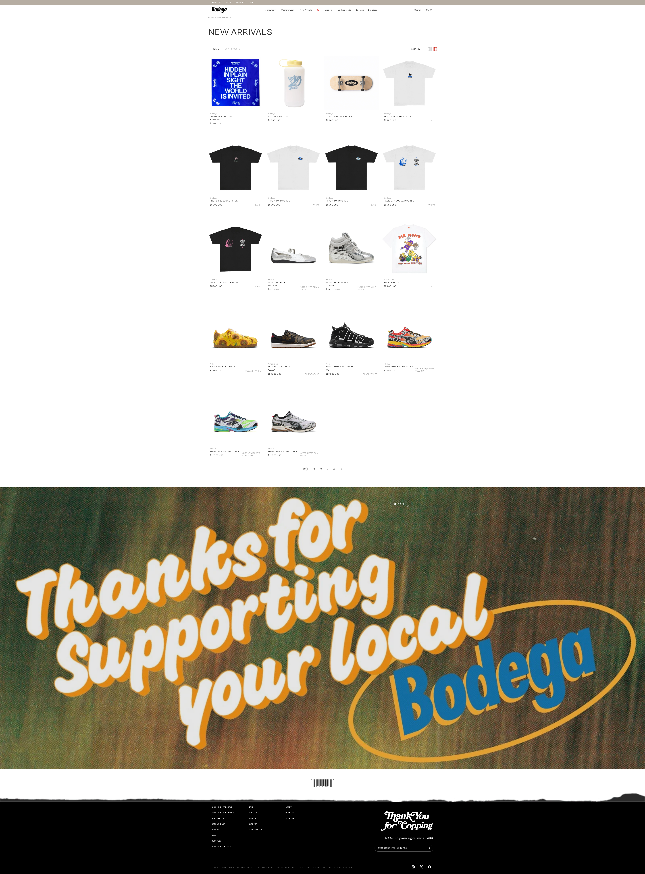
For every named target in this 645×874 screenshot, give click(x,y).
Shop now (399, 504)
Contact (253, 812)
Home (211, 17)
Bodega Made (218, 824)
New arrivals (219, 818)
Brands (215, 829)
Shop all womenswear (223, 812)
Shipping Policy (286, 867)
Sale (214, 835)
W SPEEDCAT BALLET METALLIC (279, 284)
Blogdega (217, 841)
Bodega (315, 867)
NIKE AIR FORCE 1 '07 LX (222, 366)
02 (314, 469)
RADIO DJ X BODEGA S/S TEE (225, 282)
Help (228, 2)
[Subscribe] (429, 848)
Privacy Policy (245, 867)
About (289, 807)
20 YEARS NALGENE (278, 116)
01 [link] (305, 469)
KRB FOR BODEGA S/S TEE (398, 116)
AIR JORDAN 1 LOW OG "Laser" (279, 368)
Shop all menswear (222, 807)
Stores (252, 818)
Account (240, 2)
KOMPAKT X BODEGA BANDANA (221, 118)
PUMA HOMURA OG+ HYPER (398, 366)
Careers (253, 824)
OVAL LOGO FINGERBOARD (340, 116)
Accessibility (257, 829)
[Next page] (341, 469)
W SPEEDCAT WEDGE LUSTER (337, 284)
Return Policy (266, 867)
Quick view (396, 121)
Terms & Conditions (223, 867)
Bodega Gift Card (221, 846)
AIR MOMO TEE (391, 282)
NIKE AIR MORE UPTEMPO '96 (339, 368)
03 (321, 469)
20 (334, 469)
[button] (270, 9)
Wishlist (216, 2)
